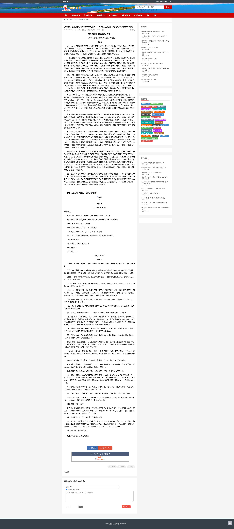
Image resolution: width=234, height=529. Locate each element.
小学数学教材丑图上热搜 (149, 106)
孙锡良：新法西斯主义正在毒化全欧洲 (153, 31)
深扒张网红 (165, 125)
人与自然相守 (138, 15)
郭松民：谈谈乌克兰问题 (149, 79)
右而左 (140, 10)
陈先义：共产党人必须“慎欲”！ (151, 47)
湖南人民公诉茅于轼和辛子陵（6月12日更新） (155, 177)
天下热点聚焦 (76, 15)
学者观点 (81, 19)
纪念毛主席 (161, 106)
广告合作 (168, 1)
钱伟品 (152, 10)
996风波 (157, 127)
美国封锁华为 (155, 117)
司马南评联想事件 (156, 104)
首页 (66, 15)
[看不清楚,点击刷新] (81, 507)
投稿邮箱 (158, 1)
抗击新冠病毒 (146, 109)
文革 (148, 10)
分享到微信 (112, 467)
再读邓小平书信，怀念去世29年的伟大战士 (154, 202)
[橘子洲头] (76, 8)
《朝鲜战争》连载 (147, 112)
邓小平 (144, 10)
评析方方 (145, 104)
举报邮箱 (163, 1)
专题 (155, 15)
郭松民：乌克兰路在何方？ (150, 59)
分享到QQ (131, 467)
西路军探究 (157, 130)
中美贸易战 (146, 117)
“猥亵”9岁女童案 (160, 119)
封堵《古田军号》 (147, 141)
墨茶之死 (155, 135)
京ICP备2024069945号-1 (120, 524)
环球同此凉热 (101, 15)
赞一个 (106, 448)
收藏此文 (93, 448)
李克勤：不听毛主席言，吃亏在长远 (152, 63)
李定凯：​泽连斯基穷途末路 (150, 75)
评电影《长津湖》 (157, 114)
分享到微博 (121, 467)
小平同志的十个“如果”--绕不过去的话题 (153, 198)
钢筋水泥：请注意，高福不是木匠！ (152, 172)
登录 (65, 1)
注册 (69, 1)
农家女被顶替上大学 (148, 119)
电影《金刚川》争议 (148, 122)
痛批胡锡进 (164, 135)
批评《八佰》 (146, 114)
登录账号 (76, 489)
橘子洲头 (111, 524)
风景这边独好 (126, 15)
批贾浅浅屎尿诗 (159, 112)
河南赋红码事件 (147, 130)
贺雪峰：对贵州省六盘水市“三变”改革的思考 (155, 36)
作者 (148, 15)
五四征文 (156, 125)
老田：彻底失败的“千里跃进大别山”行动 (153, 188)
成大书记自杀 (158, 133)
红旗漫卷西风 (88, 15)
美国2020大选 (146, 125)
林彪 (156, 10)
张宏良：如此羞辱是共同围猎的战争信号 (153, 163)
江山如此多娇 (113, 15)
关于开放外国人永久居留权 (149, 138)
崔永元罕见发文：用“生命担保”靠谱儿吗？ (154, 167)
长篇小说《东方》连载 (158, 109)
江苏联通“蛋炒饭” (147, 127)
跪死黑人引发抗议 (147, 133)
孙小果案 (158, 122)
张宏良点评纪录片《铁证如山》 (151, 193)
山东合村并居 (146, 135)
